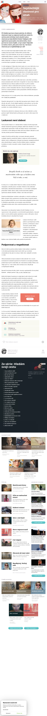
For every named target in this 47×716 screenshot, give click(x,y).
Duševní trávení (18, 508)
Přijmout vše (19, 713)
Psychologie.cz (2, 2)
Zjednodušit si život (9, 376)
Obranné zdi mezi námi (21, 553)
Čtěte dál (4, 482)
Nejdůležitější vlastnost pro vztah (12, 415)
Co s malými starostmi (10, 402)
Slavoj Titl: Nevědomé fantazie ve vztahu (37, 552)
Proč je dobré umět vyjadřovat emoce (13, 394)
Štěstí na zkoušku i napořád (11, 386)
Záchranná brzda (8, 388)
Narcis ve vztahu (14, 469)
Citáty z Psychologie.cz (31, 628)
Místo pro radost (9, 408)
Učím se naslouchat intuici (20, 496)
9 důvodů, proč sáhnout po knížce (12, 411)
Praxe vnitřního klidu (9, 410)
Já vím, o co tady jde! (9, 419)
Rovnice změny (8, 406)
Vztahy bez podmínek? (10, 97)
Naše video (34, 527)
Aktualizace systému (9, 413)
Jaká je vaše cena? (9, 425)
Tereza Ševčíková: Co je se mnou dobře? (11, 231)
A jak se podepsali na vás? (11, 373)
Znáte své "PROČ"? (9, 378)
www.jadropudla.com (12, 353)
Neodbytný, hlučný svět (20, 564)
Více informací (5, 709)
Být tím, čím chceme (9, 374)
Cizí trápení (17, 540)
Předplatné (29, 298)
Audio (24, 1)
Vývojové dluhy (35, 491)
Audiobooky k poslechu (37, 482)
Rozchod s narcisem (29, 469)
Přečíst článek (23, 160)
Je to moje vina (8, 396)
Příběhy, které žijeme (9, 417)
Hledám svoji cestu (10, 29)
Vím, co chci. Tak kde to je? (23, 272)
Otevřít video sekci (38, 575)
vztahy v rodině (39, 54)
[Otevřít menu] (45, 2)
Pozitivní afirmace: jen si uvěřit (12, 392)
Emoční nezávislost (21, 446)
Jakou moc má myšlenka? (10, 421)
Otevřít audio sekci (38, 522)
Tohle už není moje (24, 154)
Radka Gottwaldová (40, 36)
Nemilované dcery (19, 485)
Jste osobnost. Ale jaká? (10, 400)
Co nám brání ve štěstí (10, 404)
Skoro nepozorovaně (20, 530)
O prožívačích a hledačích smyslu (12, 384)
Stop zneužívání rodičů (10, 371)
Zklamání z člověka (36, 504)
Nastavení (8, 713)
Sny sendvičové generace (10, 423)
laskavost (41, 47)
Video (28, 1)
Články (20, 1)
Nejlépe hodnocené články (15, 628)
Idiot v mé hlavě (18, 518)
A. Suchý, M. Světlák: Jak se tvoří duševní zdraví (38, 537)
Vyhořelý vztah (35, 446)
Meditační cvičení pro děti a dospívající (14, 380)
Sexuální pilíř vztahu (9, 390)
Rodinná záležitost (36, 516)
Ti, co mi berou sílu (9, 398)
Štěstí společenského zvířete (11, 382)
